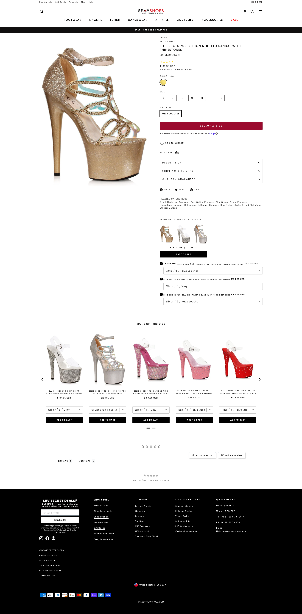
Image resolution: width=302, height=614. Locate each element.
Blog (83, 2)
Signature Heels (103, 511)
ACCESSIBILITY (47, 560)
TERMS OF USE (47, 575)
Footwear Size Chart (146, 536)
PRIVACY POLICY (48, 555)
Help (91, 2)
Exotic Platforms (239, 202)
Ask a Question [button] (204, 455)
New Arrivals (45, 2)
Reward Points (143, 506)
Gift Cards (60, 2)
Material (165, 107)
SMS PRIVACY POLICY (51, 565)
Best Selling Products (202, 202)
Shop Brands (101, 516)
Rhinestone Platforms (195, 204)
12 (221, 98)
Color (167, 76)
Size (162, 92)
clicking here (60, 532)
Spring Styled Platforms (247, 204)
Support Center (184, 506)
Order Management (187, 531)
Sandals (213, 204)
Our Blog (140, 521)
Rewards (73, 2)
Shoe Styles (226, 204)
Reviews (139, 516)
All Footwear (182, 202)
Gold (163, 82)
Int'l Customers (184, 526)
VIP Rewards (101, 522)
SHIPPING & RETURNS (178, 170)
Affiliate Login (142, 531)
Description (172, 162)
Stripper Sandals (168, 207)
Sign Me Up (60, 520)
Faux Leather (170, 113)
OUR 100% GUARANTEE (178, 179)
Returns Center (184, 511)
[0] (252, 11)
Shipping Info (183, 521)
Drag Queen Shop (104, 539)
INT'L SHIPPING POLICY (51, 570)
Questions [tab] (84, 460)
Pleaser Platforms (104, 533)
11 (211, 98)
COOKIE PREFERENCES (51, 550)
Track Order (182, 516)
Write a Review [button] (233, 455)
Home (163, 37)
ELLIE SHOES (167, 41)
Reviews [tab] (63, 460)
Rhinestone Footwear (171, 204)
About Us (140, 511)
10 (201, 98)
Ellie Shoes (222, 202)
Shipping (164, 69)
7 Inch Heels (166, 202)
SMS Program (142, 526)
